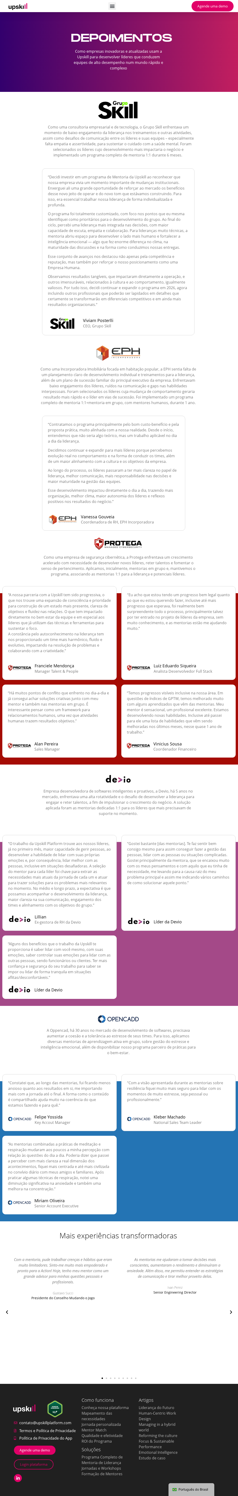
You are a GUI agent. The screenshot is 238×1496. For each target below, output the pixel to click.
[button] (112, 6)
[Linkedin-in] (18, 1478)
